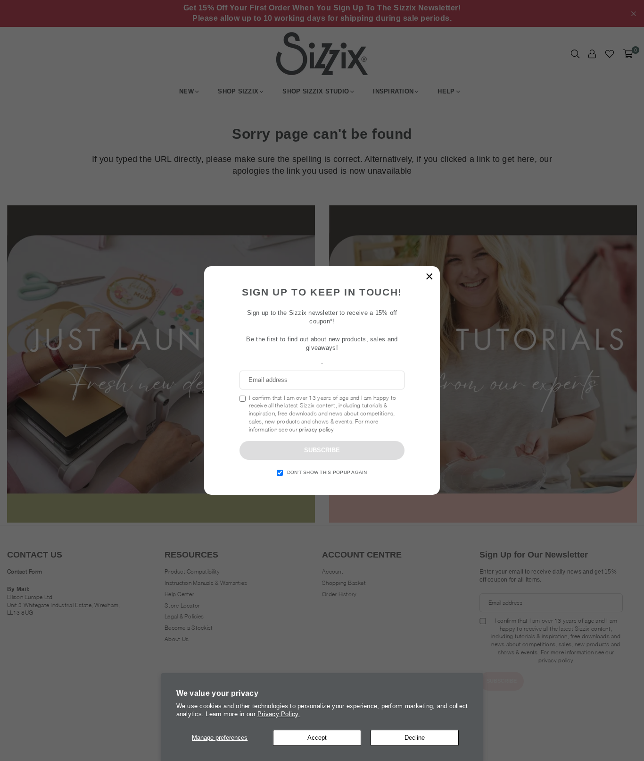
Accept (317, 737)
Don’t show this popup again (327, 472)
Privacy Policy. (278, 714)
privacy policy (316, 429)
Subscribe (322, 450)
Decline (415, 737)
